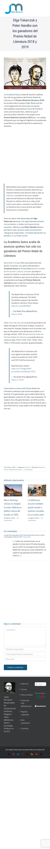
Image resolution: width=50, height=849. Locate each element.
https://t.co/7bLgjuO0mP (21, 368)
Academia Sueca (13, 94)
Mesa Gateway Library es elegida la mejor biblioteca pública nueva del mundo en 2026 (12, 507)
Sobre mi (24, 684)
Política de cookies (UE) (37, 750)
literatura (41, 467)
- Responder (26, 537)
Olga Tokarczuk (32, 103)
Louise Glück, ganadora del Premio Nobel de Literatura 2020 (24, 535)
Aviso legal (9, 750)
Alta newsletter (25, 721)
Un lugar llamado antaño (32, 221)
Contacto (25, 728)
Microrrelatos (25, 695)
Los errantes (10, 224)
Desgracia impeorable (14, 233)
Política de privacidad (21, 750)
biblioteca (10, 195)
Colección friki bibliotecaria (25, 703)
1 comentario (28, 470)
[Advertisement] (25, 155)
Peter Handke (18, 114)
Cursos (24, 689)
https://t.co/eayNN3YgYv (21, 306)
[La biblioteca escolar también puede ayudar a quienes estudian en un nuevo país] (37, 485)
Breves (27, 467)
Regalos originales (25, 713)
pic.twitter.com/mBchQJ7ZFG (23, 371)
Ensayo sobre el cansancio (29, 230)
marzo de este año (16, 322)
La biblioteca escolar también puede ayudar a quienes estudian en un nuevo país (36, 507)
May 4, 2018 (16, 314)
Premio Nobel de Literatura (13, 470)
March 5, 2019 (17, 380)
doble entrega (14, 263)
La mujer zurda (20, 235)
